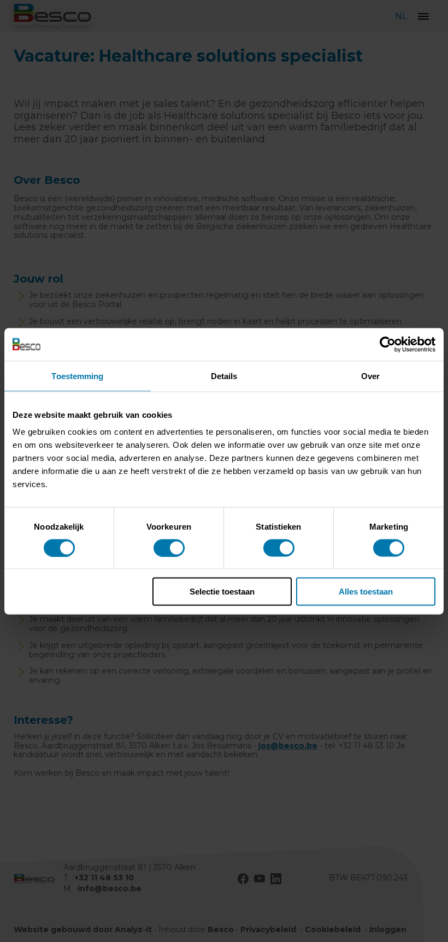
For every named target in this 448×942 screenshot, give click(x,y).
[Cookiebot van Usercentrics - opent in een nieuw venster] (387, 344)
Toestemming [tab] (77, 375)
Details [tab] (224, 375)
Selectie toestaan (222, 591)
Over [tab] (370, 375)
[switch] (169, 547)
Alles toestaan (366, 591)
